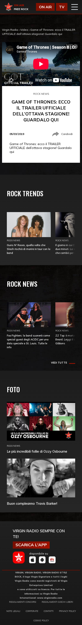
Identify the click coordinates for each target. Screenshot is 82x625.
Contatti (49, 611)
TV (61, 7)
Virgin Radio (10, 29)
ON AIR (45, 7)
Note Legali (13, 611)
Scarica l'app (31, 544)
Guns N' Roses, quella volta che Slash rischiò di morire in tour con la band (28, 249)
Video (24, 29)
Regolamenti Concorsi (22, 601)
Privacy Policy (67, 611)
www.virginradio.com (49, 597)
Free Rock (21, 9)
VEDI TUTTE (59, 362)
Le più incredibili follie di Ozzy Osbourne (37, 451)
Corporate (32, 611)
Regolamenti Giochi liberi (57, 601)
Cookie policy (41, 620)
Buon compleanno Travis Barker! (32, 503)
